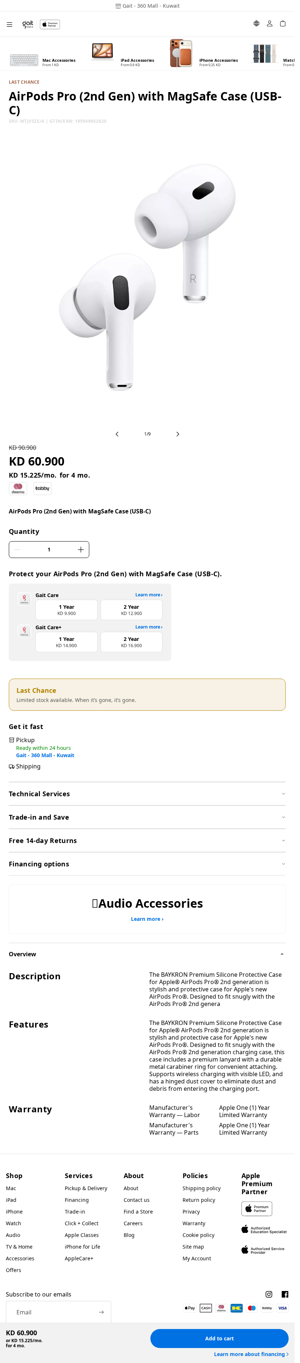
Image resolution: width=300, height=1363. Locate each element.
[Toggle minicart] (283, 24)
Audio (13, 1234)
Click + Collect (81, 1223)
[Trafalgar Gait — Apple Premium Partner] (41, 24)
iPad (11, 1199)
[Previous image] (117, 434)
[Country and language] (256, 24)
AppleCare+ (79, 1258)
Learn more (148, 594)
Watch (13, 1223)
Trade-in (75, 1211)
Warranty (194, 1223)
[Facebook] (285, 1294)
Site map (193, 1246)
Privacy (191, 1211)
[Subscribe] (101, 1312)
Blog (129, 1234)
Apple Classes (82, 1234)
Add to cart (219, 1338)
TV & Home (19, 1246)
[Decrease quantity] (17, 550)
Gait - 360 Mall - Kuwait (45, 755)
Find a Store (138, 1211)
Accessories (20, 1258)
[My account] (269, 24)
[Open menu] (9, 24)
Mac (11, 1188)
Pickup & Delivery (86, 1188)
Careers (133, 1223)
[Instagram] (269, 1294)
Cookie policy (198, 1234)
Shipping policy (202, 1188)
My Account (197, 1258)
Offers (13, 1270)
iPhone (14, 1211)
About (131, 1188)
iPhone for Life (82, 1246)
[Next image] (178, 434)
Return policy (199, 1199)
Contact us (137, 1199)
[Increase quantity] (81, 550)
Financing (77, 1199)
